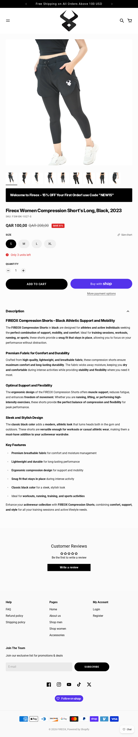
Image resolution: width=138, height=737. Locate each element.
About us (55, 615)
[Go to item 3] (37, 178)
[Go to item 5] (63, 178)
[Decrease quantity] (8, 270)
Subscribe (91, 666)
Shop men (55, 622)
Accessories (57, 635)
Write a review (69, 567)
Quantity (12, 264)
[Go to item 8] (102, 178)
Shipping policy (15, 622)
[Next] (112, 4)
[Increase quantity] (23, 270)
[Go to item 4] (50, 178)
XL (50, 243)
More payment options (101, 293)
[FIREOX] (69, 20)
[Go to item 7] (89, 178)
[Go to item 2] (24, 178)
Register (98, 615)
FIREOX (62, 729)
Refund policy (14, 615)
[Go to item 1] (11, 178)
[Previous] (26, 4)
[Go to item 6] (76, 178)
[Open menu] (8, 20)
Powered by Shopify (78, 729)
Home (53, 609)
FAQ (8, 609)
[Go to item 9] (115, 178)
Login (96, 609)
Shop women (57, 628)
